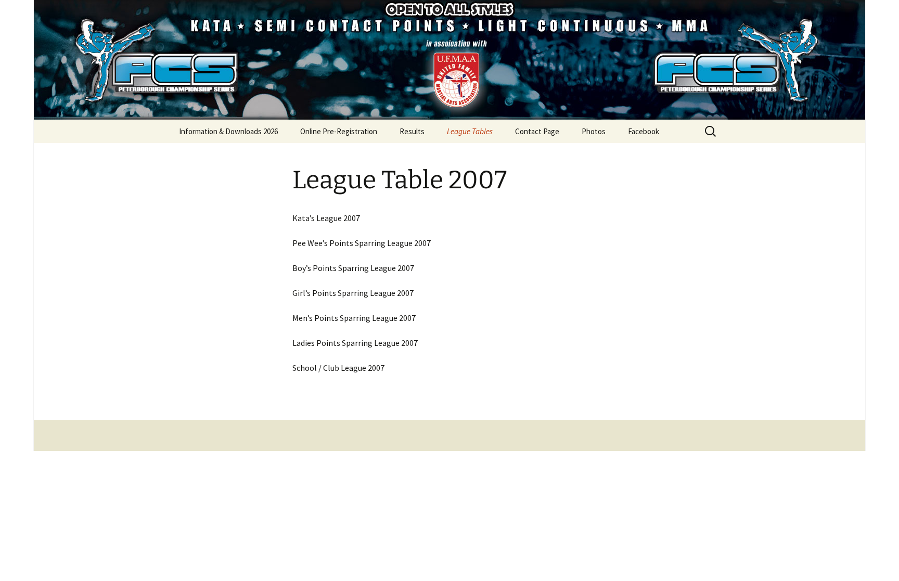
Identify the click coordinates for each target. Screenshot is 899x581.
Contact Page (537, 131)
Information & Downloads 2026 (228, 131)
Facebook (643, 131)
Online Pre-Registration (338, 131)
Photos (594, 131)
